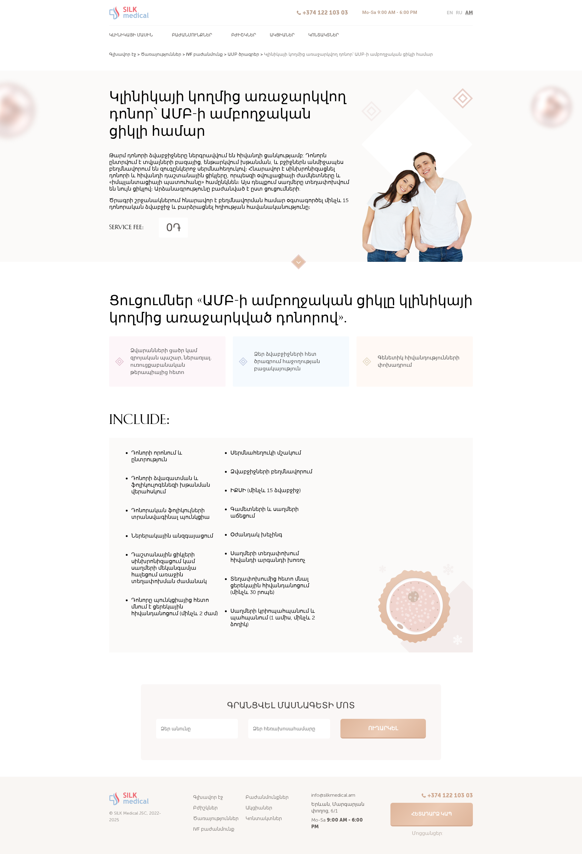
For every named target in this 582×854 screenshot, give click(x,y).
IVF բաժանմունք (204, 54)
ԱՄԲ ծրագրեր (243, 54)
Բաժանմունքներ (192, 35)
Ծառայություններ (161, 54)
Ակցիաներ (282, 35)
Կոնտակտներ (323, 35)
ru (459, 12)
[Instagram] (425, 13)
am (469, 12)
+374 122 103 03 (325, 12)
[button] (431, 814)
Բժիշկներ (243, 35)
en (450, 12)
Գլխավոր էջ (122, 54)
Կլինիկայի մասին (131, 35)
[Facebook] (435, 13)
